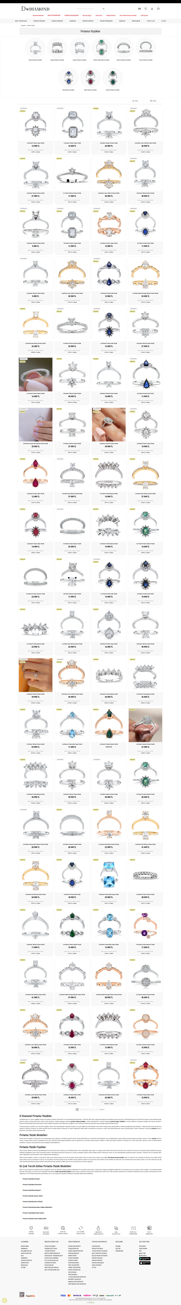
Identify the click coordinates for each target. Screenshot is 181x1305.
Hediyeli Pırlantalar (74, 1270)
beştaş (154, 1138)
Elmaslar (122, 21)
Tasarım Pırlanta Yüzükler (79, 60)
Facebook (143, 1246)
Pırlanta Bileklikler (106, 21)
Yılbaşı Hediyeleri (73, 1248)
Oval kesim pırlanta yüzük (116, 1157)
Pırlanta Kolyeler (57, 21)
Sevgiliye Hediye (73, 1260)
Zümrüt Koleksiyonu (74, 1267)
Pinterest (143, 1255)
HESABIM (118, 1246)
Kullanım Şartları (26, 1251)
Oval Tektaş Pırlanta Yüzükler (128, 15)
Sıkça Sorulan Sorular (52, 1267)
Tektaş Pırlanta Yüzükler (35, 60)
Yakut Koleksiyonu (73, 1265)
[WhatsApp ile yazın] (4, 1300)
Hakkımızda (24, 1248)
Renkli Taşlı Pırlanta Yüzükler (101, 60)
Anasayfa (23, 25)
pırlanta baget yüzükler (117, 1121)
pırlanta (153, 1128)
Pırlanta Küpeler (88, 21)
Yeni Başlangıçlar (73, 1253)
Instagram (143, 1248)
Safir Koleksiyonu (73, 1263)
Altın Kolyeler (96, 1246)
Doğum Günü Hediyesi (74, 1246)
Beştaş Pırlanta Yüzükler (57, 60)
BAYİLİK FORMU (25, 1246)
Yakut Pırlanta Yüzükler (90, 90)
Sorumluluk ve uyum (51, 1248)
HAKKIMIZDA (24, 1258)
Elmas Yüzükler (96, 1265)
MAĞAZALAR (24, 1265)
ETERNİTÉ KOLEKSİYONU (71, 15)
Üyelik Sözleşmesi (50, 1246)
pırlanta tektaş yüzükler (78, 1121)
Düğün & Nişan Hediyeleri (75, 1251)
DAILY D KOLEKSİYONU (54, 15)
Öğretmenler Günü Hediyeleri (77, 1284)
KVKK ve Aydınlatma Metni (52, 1253)
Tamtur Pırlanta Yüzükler (146, 60)
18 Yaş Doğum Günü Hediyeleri (77, 1277)
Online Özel (99, 15)
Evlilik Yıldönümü (73, 1258)
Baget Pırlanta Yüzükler (99, 1253)
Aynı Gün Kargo (87, 15)
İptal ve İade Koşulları (51, 1260)
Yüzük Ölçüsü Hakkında (51, 1258)
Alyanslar (73, 21)
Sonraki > (102, 1109)
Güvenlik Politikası (50, 1263)
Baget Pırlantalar (21, 21)
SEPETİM (118, 1248)
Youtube (143, 1253)
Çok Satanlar (144, 15)
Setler (163, 21)
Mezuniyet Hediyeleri (74, 1279)
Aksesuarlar (136, 21)
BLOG (22, 1255)
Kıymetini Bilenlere (38, 15)
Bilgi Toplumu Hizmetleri (52, 1270)
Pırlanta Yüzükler (39, 21)
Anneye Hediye (72, 1255)
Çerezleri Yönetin (26, 1260)
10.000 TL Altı (151, 21)
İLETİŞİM (23, 1267)
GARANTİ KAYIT (25, 1263)
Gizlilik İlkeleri (49, 1265)
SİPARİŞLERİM (119, 1251)
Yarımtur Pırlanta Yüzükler (124, 60)
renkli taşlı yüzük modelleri (63, 1171)
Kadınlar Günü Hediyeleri (75, 1281)
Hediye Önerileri (110, 15)
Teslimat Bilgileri (50, 1251)
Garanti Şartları (26, 1253)
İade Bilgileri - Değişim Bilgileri (54, 1255)
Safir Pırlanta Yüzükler (68, 90)
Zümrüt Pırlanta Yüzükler (112, 90)
